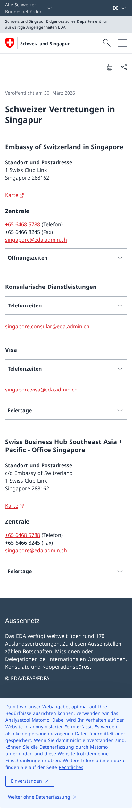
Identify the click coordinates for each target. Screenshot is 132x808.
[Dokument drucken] (110, 67)
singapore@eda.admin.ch (36, 239)
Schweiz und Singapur (45, 43)
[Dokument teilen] (124, 67)
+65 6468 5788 (22, 224)
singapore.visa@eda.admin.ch (41, 389)
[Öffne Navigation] (122, 43)
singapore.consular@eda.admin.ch (47, 326)
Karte (11, 195)
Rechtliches (71, 767)
